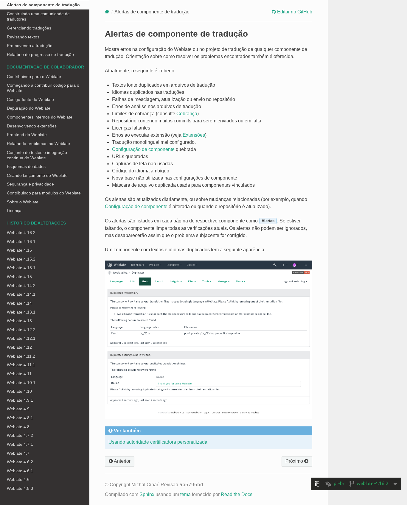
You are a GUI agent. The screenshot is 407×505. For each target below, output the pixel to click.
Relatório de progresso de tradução (40, 54)
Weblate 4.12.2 (21, 329)
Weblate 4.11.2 (21, 356)
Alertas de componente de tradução (43, 4)
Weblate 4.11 (19, 373)
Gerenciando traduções (29, 28)
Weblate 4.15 (19, 276)
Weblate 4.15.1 (21, 267)
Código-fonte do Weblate (30, 99)
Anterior (122, 461)
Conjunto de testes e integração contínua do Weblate (37, 155)
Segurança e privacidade (30, 184)
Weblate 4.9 (18, 408)
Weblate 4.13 (19, 320)
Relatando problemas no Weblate (38, 143)
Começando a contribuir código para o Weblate (43, 88)
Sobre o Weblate (22, 201)
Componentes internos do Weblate (39, 117)
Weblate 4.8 (18, 426)
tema (185, 494)
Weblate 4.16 (19, 250)
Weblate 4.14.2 (21, 285)
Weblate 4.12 (19, 347)
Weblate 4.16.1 (21, 241)
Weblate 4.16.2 (21, 232)
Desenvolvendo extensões (32, 126)
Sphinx (146, 494)
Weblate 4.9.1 (20, 400)
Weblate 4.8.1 (20, 417)
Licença (14, 210)
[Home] (107, 11)
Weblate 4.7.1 (20, 444)
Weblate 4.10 (19, 391)
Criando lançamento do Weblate (37, 175)
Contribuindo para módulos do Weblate (44, 193)
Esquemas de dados (26, 166)
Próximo (294, 461)
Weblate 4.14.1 (21, 294)
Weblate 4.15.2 (21, 259)
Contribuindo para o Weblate (34, 76)
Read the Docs (236, 494)
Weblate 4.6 (18, 479)
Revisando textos (23, 37)
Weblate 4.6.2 (20, 461)
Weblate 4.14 (19, 303)
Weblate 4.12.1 (21, 338)
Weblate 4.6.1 (20, 470)
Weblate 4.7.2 (20, 435)
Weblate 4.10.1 (21, 382)
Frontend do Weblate (27, 134)
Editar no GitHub (294, 11)
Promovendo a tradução (29, 45)
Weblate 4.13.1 (21, 312)
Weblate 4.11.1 (21, 364)
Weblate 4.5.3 (20, 488)
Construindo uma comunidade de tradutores (38, 16)
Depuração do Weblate (28, 108)
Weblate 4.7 (18, 453)
